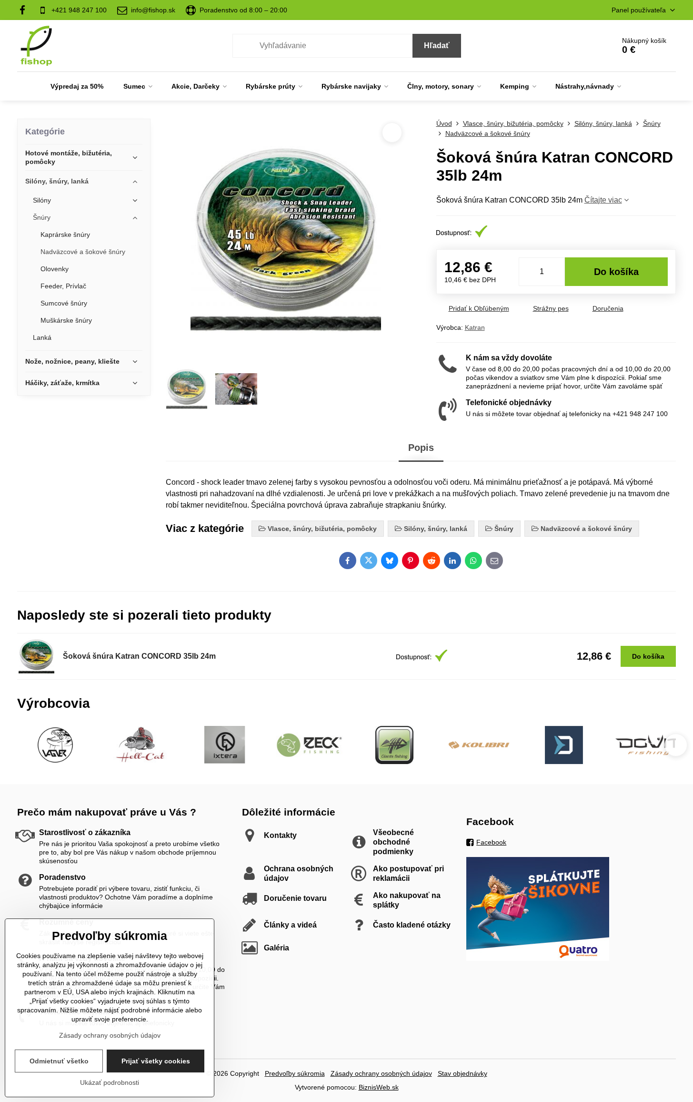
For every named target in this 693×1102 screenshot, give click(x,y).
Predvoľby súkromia (295, 1073)
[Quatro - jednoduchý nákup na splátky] (537, 958)
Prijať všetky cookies (155, 1061)
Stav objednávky (462, 1073)
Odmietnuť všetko (59, 1061)
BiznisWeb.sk (379, 1087)
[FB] (25, 10)
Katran (475, 327)
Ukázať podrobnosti (109, 1082)
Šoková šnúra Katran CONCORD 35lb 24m (139, 656)
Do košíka (616, 271)
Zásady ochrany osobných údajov (381, 1073)
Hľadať (437, 45)
